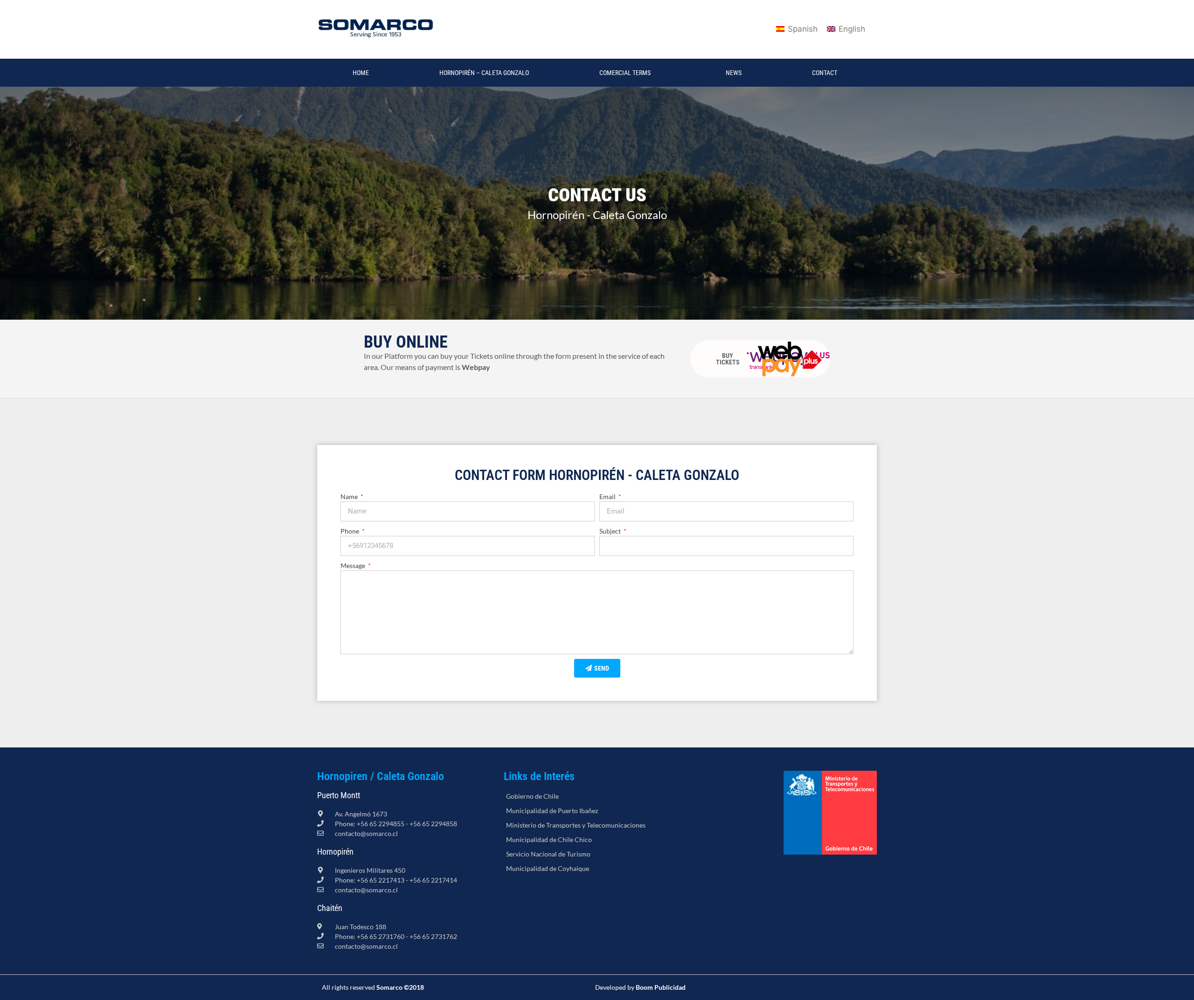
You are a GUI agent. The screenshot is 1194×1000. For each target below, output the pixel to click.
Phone (350, 531)
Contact (824, 72)
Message (353, 565)
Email (608, 496)
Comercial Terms (625, 72)
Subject (610, 531)
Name (349, 496)
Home (361, 72)
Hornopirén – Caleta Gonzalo (484, 72)
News (734, 72)
